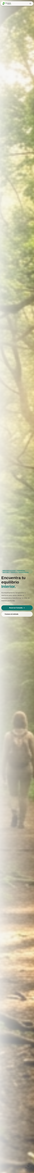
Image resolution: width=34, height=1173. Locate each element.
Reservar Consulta (16, 608)
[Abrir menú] (30, 3)
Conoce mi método (11, 614)
